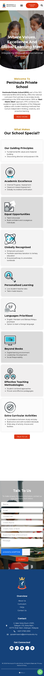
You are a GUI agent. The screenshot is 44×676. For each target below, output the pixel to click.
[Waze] (27, 648)
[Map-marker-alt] (32, 648)
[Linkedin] (22, 648)
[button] (22, 5)
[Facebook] (12, 648)
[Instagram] (17, 648)
